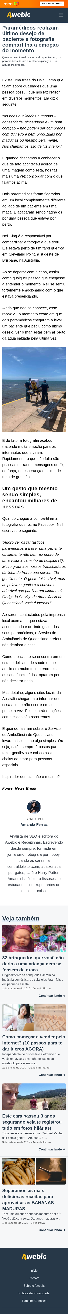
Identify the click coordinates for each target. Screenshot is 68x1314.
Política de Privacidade (34, 1293)
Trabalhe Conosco (34, 1300)
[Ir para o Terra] (11, 4)
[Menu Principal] (61, 15)
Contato (34, 1278)
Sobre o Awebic (34, 1285)
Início (34, 1270)
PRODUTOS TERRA (52, 3)
